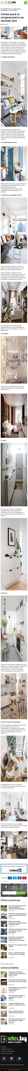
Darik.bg (10, 1064)
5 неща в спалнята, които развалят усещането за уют (17, 1004)
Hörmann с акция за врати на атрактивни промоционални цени (17, 915)
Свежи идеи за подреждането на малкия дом (11, 9)
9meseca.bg (21, 1064)
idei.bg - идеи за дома (7, 964)
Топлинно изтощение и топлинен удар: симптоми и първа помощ (17, 973)
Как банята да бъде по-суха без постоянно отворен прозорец (17, 1020)
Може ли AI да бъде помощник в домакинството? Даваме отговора (18, 923)
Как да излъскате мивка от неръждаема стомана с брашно (17, 997)
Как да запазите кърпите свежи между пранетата (16, 1011)
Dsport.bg (4, 1064)
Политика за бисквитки (6, 1053)
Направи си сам (7, 9)
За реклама (3, 1047)
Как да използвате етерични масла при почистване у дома (18, 980)
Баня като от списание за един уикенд (18, 945)
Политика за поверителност (8, 1051)
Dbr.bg (15, 1064)
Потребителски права (6, 1049)
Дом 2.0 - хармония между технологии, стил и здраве (17, 953)
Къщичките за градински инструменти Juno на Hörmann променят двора (16, 938)
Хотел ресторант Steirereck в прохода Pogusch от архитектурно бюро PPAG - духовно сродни (17, 907)
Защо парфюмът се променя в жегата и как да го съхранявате (18, 989)
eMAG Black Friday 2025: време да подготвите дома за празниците (18, 931)
